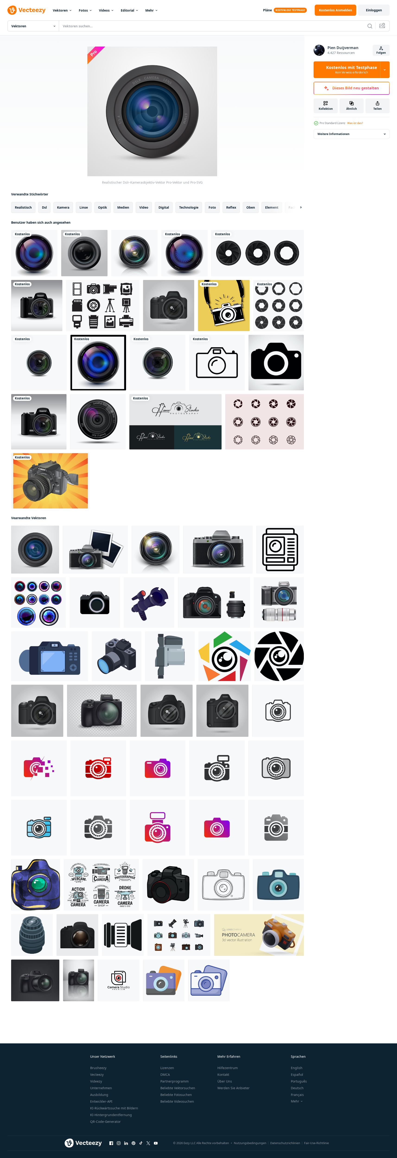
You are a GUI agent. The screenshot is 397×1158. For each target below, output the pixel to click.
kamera (63, 207)
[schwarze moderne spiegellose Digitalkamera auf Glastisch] (78, 980)
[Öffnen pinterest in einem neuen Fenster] (133, 1143)
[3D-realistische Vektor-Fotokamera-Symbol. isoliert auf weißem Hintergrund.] (95, 550)
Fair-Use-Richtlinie (316, 1143)
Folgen (381, 53)
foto (212, 207)
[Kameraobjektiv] (84, 253)
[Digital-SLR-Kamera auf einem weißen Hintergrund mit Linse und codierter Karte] (214, 602)
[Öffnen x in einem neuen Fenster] (148, 1143)
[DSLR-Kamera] (50, 480)
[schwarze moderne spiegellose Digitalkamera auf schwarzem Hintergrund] (35, 980)
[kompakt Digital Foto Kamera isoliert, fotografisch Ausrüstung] (95, 602)
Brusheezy (98, 1068)
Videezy (96, 1081)
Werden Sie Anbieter (233, 1088)
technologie (188, 207)
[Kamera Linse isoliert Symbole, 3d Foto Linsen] (38, 602)
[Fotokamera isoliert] (39, 421)
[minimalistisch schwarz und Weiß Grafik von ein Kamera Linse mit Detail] (123, 935)
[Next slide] (296, 207)
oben (250, 207)
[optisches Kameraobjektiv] (34, 253)
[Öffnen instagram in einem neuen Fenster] (119, 1143)
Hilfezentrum (227, 1068)
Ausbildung (99, 1094)
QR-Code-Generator (105, 1121)
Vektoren (60, 10)
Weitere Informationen (333, 134)
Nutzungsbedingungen (250, 1143)
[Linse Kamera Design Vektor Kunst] (224, 656)
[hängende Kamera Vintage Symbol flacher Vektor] (224, 305)
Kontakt (223, 1074)
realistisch (23, 207)
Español (297, 1074)
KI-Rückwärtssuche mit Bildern (114, 1108)
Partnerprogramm (174, 1081)
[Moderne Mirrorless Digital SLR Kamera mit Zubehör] (279, 602)
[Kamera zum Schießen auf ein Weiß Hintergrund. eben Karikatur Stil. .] (149, 602)
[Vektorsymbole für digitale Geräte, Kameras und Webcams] (101, 884)
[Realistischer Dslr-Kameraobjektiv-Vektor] (35, 550)
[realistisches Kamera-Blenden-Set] (257, 253)
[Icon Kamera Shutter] (264, 421)
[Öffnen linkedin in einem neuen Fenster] (126, 1143)
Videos (104, 10)
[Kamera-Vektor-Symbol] (217, 362)
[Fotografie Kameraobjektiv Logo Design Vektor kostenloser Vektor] (175, 421)
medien (123, 207)
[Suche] (370, 26)
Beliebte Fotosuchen (176, 1094)
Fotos (83, 10)
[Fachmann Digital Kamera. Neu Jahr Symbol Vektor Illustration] (168, 884)
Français (297, 1094)
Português (299, 1081)
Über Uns (224, 1081)
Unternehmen (101, 1088)
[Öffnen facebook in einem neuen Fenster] (111, 1143)
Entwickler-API (101, 1101)
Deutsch (297, 1088)
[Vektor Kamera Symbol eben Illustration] (77, 935)
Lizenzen (167, 1068)
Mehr (149, 10)
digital (164, 207)
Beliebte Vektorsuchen (177, 1088)
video (143, 207)
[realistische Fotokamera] (36, 305)
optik (102, 207)
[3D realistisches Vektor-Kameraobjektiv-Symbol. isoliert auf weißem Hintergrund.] (134, 253)
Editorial (127, 10)
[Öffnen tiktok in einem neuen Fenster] (141, 1143)
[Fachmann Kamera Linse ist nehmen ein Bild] (32, 935)
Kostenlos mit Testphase (351, 70)
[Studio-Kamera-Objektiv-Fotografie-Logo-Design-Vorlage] (118, 980)
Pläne (267, 10)
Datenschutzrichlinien (285, 1143)
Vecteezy (97, 1074)
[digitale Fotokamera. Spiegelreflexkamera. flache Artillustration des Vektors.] (49, 656)
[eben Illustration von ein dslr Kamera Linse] (170, 656)
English (296, 1068)
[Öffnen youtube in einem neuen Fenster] (156, 1143)
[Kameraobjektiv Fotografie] (98, 362)
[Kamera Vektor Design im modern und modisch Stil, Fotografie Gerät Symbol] (163, 980)
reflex (231, 207)
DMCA (165, 1074)
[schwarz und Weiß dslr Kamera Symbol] (280, 550)
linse (83, 207)
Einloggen (374, 10)
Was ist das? (355, 123)
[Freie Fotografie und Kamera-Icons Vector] (102, 305)
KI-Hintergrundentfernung (111, 1115)
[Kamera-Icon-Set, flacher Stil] (178, 935)
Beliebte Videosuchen (177, 1101)
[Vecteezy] (26, 10)
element (271, 207)
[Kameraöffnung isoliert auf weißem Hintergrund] (278, 305)
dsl (44, 207)
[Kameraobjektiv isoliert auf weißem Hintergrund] (39, 362)
